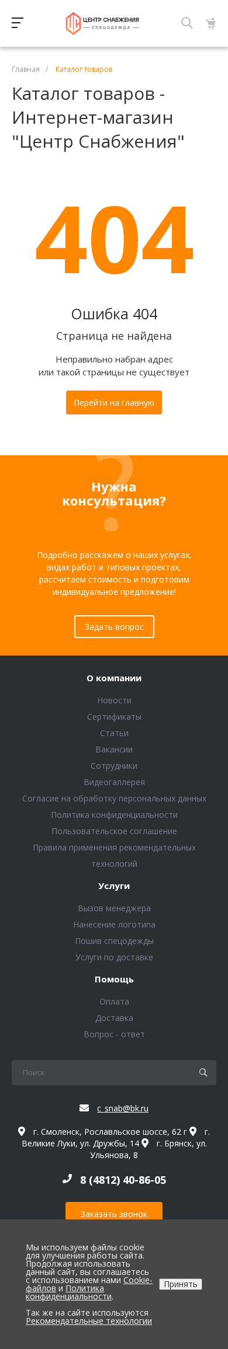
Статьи (114, 732)
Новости (114, 700)
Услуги (114, 886)
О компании (114, 678)
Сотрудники (114, 765)
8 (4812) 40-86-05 (123, 1180)
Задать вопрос (114, 626)
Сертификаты (114, 716)
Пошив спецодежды (114, 940)
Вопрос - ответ (114, 1034)
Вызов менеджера (114, 908)
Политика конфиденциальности (114, 814)
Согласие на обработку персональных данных (114, 798)
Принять (181, 1283)
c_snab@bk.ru (122, 1108)
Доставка (114, 1017)
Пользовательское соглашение (114, 830)
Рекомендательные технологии (89, 1320)
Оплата (114, 1001)
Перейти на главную (114, 402)
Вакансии (114, 749)
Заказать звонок (114, 1213)
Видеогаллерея (114, 781)
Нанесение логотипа (114, 924)
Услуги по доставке (114, 957)
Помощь (114, 979)
